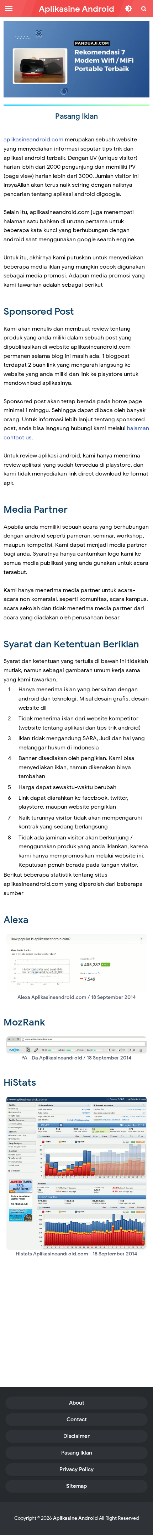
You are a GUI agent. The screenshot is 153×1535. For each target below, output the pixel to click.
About (76, 1403)
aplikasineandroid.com (33, 139)
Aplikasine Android (75, 1518)
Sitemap (76, 1486)
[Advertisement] (76, 1330)
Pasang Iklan (76, 1453)
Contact (77, 1419)
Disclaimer (76, 1436)
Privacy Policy (76, 1469)
